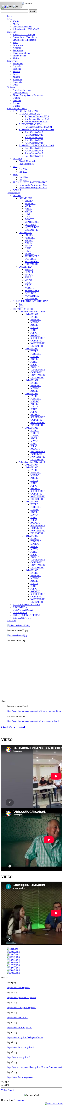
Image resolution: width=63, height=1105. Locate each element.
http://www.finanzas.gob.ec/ (20, 1077)
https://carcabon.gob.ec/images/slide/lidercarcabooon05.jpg (34, 711)
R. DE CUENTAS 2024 (30, 124)
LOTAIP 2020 (31, 348)
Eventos (16, 103)
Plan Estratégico (26, 164)
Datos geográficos (21, 53)
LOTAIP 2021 (31, 380)
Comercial (17, 82)
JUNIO (28, 214)
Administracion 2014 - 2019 (32, 462)
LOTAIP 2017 (31, 536)
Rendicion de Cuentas (17, 108)
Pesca (15, 74)
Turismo (11, 87)
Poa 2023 (23, 179)
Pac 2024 (23, 169)
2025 (21, 306)
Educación (18, 45)
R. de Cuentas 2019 (34, 132)
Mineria (16, 77)
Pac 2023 (23, 172)
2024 (21, 303)
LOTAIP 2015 (31, 467)
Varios (16, 58)
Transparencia (13, 193)
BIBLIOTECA (20, 607)
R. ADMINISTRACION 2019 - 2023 (36, 129)
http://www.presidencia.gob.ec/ (21, 997)
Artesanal (17, 79)
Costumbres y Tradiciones (25, 37)
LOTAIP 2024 (25, 267)
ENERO (29, 201)
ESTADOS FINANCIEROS (26, 615)
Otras (15, 84)
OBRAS (17, 190)
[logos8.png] (13, 956)
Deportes (17, 100)
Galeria (16, 106)
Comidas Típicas (20, 92)
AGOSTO (29, 219)
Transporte (18, 50)
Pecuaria (17, 69)
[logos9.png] (13, 964)
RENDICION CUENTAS (25, 111)
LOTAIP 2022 (31, 393)
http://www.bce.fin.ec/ (17, 1017)
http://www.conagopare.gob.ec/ (21, 1007)
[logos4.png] (13, 962)
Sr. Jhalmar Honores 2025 (37, 116)
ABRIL (28, 208)
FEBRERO (30, 203)
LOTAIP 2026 (25, 198)
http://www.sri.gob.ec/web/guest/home (25, 1037)
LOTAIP (17, 195)
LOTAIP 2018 (31, 570)
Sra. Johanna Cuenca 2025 (37, 119)
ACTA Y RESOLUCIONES (26, 604)
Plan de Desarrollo (27, 161)
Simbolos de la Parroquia (24, 40)
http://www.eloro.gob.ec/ (18, 987)
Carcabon (11, 32)
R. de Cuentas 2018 (34, 156)
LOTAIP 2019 (31, 314)
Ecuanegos (18, 1100)
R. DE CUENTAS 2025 (30, 113)
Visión (16, 21)
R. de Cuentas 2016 (34, 150)
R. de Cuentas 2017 (34, 153)
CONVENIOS (20, 612)
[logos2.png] (13, 959)
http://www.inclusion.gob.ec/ (20, 1047)
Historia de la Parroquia (24, 34)
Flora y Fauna (19, 55)
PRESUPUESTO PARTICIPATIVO (30, 182)
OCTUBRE (30, 224)
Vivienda (17, 47)
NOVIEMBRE (32, 227)
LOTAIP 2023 (31, 427)
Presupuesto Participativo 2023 (33, 187)
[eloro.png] (12, 949)
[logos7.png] (13, 967)
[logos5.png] (13, 954)
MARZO (29, 206)
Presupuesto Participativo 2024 (33, 185)
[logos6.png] (13, 970)
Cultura (16, 98)
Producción (12, 61)
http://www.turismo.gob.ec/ (19, 1027)
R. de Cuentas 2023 (34, 142)
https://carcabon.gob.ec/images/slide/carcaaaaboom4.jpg (33, 721)
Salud (15, 42)
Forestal (16, 71)
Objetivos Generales (22, 26)
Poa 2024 (23, 177)
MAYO (28, 211)
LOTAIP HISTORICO (23, 309)
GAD (9, 18)
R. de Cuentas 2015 (34, 148)
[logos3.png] (13, 972)
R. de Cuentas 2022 (34, 140)
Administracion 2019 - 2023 (26, 29)
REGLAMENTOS (22, 617)
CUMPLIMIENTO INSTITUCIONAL (31, 301)
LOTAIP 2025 (25, 232)
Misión (16, 24)
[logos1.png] (13, 951)
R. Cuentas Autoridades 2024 (38, 127)
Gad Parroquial (13, 727)
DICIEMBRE (31, 230)
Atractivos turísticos (22, 90)
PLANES (17, 158)
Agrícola (17, 66)
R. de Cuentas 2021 (34, 137)
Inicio (9, 16)
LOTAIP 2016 (31, 501)
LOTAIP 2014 (31, 464)
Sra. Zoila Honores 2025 (36, 121)
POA (15, 174)
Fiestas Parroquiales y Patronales (28, 95)
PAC (15, 166)
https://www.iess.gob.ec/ (18, 1057)
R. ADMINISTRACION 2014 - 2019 (36, 145)
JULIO (28, 216)
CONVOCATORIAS (23, 610)
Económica (18, 63)
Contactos (11, 620)
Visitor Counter (8, 1090)
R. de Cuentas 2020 (34, 135)
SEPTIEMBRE (32, 222)
